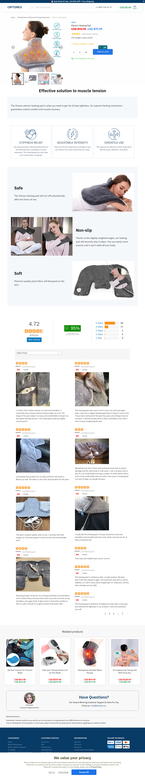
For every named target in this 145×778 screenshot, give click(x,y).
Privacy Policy (46, 747)
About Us (77, 742)
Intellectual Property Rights (84, 750)
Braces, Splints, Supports (17, 747)
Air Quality (11, 750)
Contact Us (45, 742)
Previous (12, 78)
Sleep (10, 742)
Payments (77, 747)
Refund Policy (46, 752)
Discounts (77, 744)
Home (13, 17)
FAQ (42, 744)
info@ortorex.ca (98, 705)
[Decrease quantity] (73, 52)
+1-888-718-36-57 (104, 7)
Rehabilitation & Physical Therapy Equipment (34, 17)
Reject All (52, 772)
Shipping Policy (46, 750)
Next (62, 78)
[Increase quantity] (85, 52)
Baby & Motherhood (15, 744)
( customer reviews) (90, 34)
